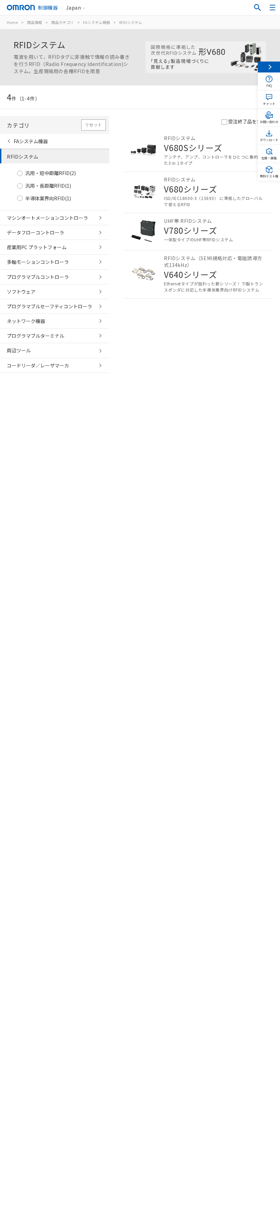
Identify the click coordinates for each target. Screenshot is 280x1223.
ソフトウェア (21, 291)
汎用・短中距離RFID (50, 173)
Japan (73, 7)
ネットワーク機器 (26, 321)
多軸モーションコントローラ (38, 261)
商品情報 (34, 22)
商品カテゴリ (62, 22)
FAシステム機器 (96, 22)
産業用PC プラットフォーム (37, 247)
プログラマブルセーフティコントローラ (49, 306)
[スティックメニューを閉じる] (269, 67)
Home (12, 22)
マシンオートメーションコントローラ (47, 217)
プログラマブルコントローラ (38, 276)
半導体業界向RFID (48, 198)
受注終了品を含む (247, 121)
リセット (93, 124)
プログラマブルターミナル (35, 335)
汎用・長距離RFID (48, 186)
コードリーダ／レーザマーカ (38, 365)
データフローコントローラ (35, 232)
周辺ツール (19, 350)
